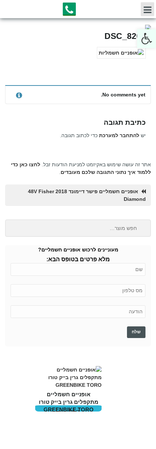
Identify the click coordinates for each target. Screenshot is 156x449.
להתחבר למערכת (119, 135)
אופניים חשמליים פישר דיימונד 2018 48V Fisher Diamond (87, 195)
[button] (146, 38)
